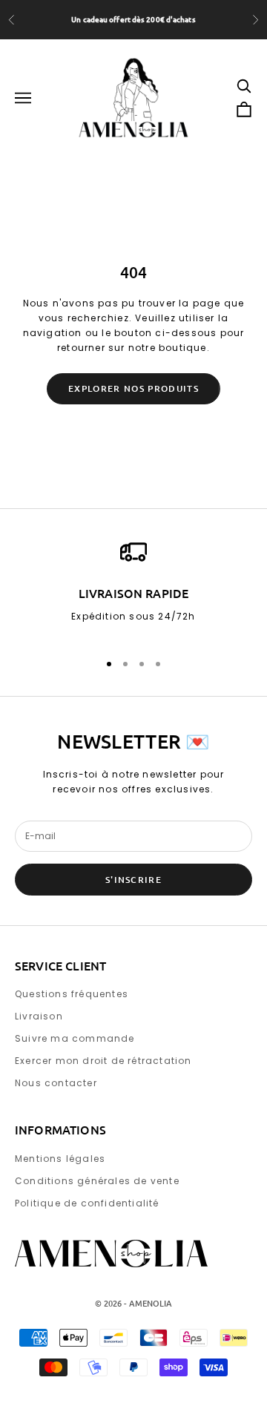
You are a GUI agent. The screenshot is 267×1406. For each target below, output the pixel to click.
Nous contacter (56, 1083)
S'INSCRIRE (133, 879)
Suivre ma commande (75, 1038)
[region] (133, 588)
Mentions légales (60, 1158)
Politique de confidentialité (87, 1203)
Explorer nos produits (133, 388)
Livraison (39, 1016)
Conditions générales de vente (97, 1181)
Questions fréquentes (71, 994)
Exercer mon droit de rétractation (103, 1060)
